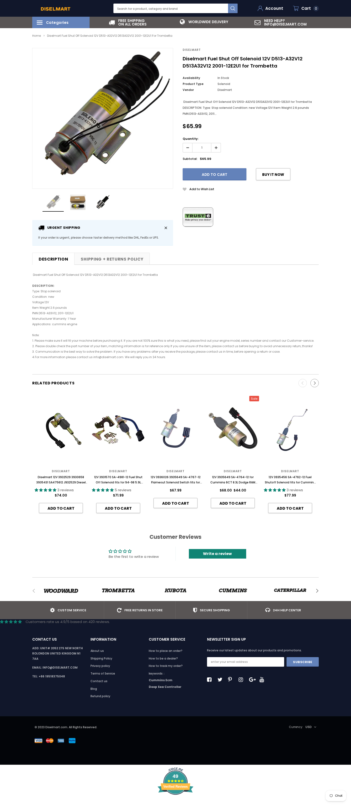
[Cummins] (233, 591)
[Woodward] (61, 591)
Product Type (193, 84)
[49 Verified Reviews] (175, 803)
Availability (191, 78)
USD (308, 727)
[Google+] (252, 679)
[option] (128, 22)
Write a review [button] (217, 553)
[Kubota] (175, 591)
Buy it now (273, 174)
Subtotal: (190, 159)
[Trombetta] (118, 591)
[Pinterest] (231, 679)
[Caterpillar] (290, 591)
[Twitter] (221, 679)
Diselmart (192, 50)
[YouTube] (263, 679)
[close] (166, 227)
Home (36, 36)
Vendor (188, 90)
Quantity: (190, 138)
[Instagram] (242, 679)
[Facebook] (210, 679)
